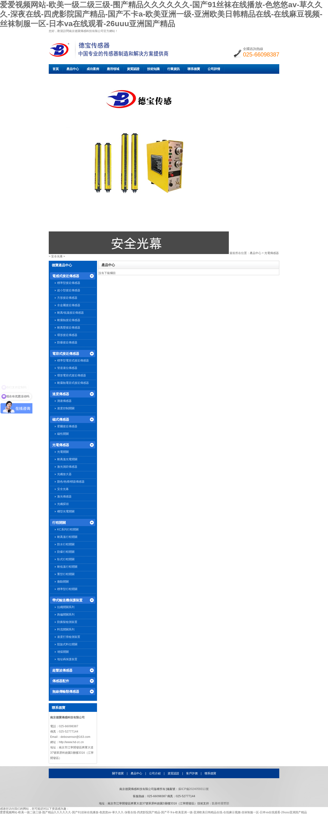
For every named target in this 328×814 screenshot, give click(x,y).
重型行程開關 (65, 574)
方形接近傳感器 (67, 297)
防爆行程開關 (65, 551)
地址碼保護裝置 (67, 659)
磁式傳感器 (60, 419)
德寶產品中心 (62, 265)
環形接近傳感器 (67, 335)
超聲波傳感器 (62, 670)
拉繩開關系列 (65, 607)
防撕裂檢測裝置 (67, 622)
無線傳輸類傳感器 (65, 691)
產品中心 (73, 69)
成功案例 (93, 69)
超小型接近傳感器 (68, 290)
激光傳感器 (64, 496)
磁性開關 (63, 433)
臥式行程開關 (65, 559)
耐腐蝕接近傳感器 (68, 320)
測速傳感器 (64, 401)
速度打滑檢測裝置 (68, 637)
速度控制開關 (65, 408)
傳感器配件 (60, 681)
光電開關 (63, 452)
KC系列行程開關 (68, 529)
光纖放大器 (64, 474)
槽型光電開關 (65, 511)
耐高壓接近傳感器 (68, 327)
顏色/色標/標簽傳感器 (71, 481)
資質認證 (133, 69)
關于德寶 (118, 773)
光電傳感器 (271, 253)
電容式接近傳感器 (65, 353)
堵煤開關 (63, 651)
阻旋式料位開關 (67, 644)
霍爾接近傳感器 (67, 426)
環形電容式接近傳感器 (71, 375)
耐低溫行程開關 (67, 566)
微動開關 (63, 581)
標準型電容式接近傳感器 (73, 360)
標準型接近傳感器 (68, 283)
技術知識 (153, 69)
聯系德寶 (194, 69)
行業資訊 (173, 69)
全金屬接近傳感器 (68, 305)
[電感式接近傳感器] (139, 253)
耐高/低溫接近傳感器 (70, 312)
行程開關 (59, 522)
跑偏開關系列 (65, 614)
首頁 (56, 69)
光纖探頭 (63, 504)
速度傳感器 (60, 394)
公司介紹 (155, 773)
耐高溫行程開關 (67, 537)
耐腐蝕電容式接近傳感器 (73, 383)
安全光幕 (57, 256)
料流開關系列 (65, 629)
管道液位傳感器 (67, 368)
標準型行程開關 (67, 589)
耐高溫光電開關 (67, 459)
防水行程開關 (65, 544)
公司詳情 (214, 69)
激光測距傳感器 (67, 466)
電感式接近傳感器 (65, 276)
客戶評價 (192, 773)
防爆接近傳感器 (67, 342)
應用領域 (113, 69)
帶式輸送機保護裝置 (67, 600)
